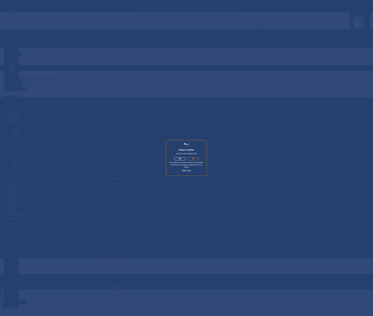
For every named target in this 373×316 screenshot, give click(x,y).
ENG (189, 170)
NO (193, 159)
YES (179, 159)
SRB (184, 170)
